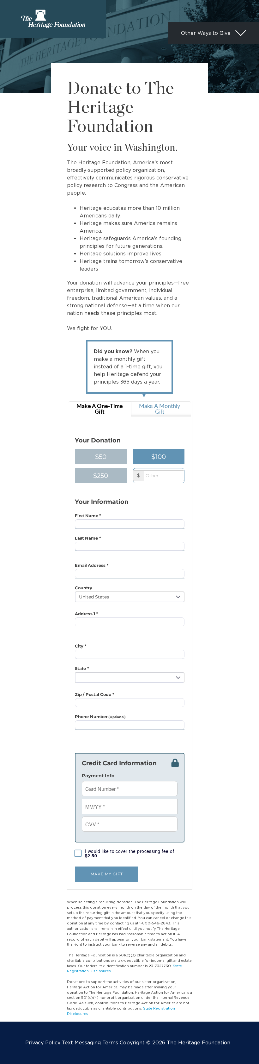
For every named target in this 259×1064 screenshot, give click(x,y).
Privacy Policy (42, 1043)
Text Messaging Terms (90, 1043)
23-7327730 (160, 966)
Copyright (132, 1043)
